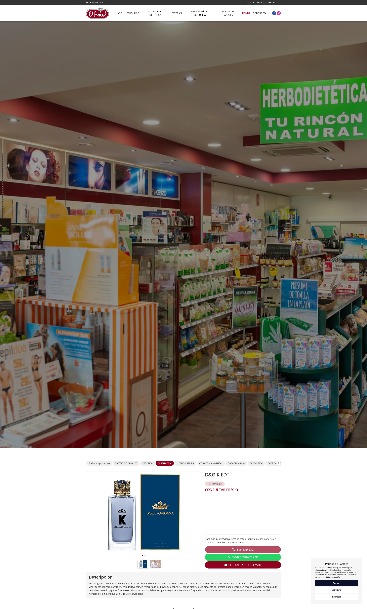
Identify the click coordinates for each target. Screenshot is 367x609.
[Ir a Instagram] (279, 13)
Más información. (333, 577)
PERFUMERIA (215, 483)
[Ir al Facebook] (274, 13)
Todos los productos (99, 463)
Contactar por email (244, 565)
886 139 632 (245, 549)
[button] (142, 555)
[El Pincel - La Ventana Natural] (97, 13)
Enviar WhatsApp (245, 557)
